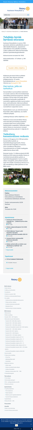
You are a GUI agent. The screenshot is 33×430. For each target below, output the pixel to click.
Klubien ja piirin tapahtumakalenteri (13, 394)
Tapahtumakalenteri (9, 388)
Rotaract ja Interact (9, 384)
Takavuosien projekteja (10, 355)
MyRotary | (16, 1)
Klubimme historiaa (9, 363)
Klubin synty (8, 365)
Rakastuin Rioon (9, 306)
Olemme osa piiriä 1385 (10, 294)
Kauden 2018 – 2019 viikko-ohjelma (13, 335)
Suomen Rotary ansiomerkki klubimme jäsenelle (14, 239)
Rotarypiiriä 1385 (16, 83)
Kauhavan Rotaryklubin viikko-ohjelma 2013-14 (16, 345)
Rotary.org (10, 1)
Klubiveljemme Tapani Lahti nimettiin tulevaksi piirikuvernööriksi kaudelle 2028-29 (16, 232)
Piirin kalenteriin (9, 390)
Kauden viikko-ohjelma (16, 68)
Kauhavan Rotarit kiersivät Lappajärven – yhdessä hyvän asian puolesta (16, 221)
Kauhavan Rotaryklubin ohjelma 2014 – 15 (15, 343)
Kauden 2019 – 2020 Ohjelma (12, 333)
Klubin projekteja (8, 315)
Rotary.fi (5, 1)
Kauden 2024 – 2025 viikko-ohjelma (13, 323)
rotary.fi (4, 31)
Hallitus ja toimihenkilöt (10, 290)
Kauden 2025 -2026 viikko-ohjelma (13, 321)
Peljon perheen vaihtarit (11, 302)
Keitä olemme (7, 286)
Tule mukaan (7, 376)
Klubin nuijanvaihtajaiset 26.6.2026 (16, 227)
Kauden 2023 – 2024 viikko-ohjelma (13, 325)
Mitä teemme (7, 311)
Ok (16, 425)
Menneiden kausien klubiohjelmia (12, 319)
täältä (26, 116)
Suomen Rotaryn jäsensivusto (11, 410)
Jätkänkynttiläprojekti (10, 359)
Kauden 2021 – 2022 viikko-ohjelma (13, 329)
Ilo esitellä (7, 298)
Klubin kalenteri (9, 392)
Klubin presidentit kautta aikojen (13, 367)
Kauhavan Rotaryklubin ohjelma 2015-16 (14, 341)
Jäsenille (6, 406)
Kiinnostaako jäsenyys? (10, 380)
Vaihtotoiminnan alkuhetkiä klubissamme (15, 300)
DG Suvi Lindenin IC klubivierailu (14, 259)
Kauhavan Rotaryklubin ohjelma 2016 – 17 (15, 339)
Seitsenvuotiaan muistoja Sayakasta (13, 308)
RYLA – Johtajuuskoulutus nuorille (12, 382)
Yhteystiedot (7, 403)
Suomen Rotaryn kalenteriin (12, 396)
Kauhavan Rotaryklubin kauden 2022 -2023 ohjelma (17, 327)
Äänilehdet (8, 361)
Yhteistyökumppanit (9, 373)
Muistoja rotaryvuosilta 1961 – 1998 (13, 371)
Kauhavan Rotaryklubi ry (13, 31)
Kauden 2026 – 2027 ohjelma (11, 317)
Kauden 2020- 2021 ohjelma (12, 331)
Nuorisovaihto (22, 1)
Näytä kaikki (9, 250)
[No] (31, 424)
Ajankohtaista (8, 387)
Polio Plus (8, 357)
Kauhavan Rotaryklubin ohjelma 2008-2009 (15, 351)
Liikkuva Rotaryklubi (10, 369)
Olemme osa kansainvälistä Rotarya (13, 296)
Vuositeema (7, 292)
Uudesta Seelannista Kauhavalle (13, 304)
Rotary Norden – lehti (9, 401)
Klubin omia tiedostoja (10, 408)
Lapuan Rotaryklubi (21, 81)
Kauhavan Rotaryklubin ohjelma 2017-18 (14, 337)
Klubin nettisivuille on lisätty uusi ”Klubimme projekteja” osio (16, 244)
